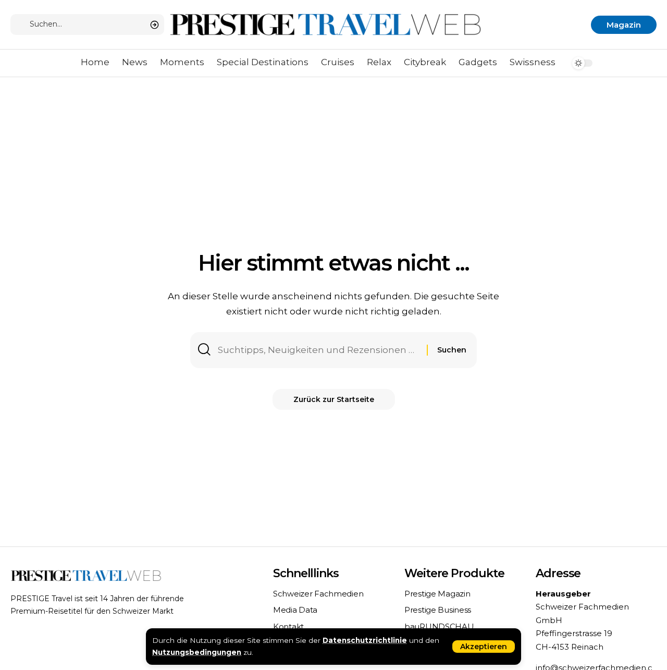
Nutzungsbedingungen (196, 652)
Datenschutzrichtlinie (365, 640)
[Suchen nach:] (318, 350)
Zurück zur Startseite (333, 399)
